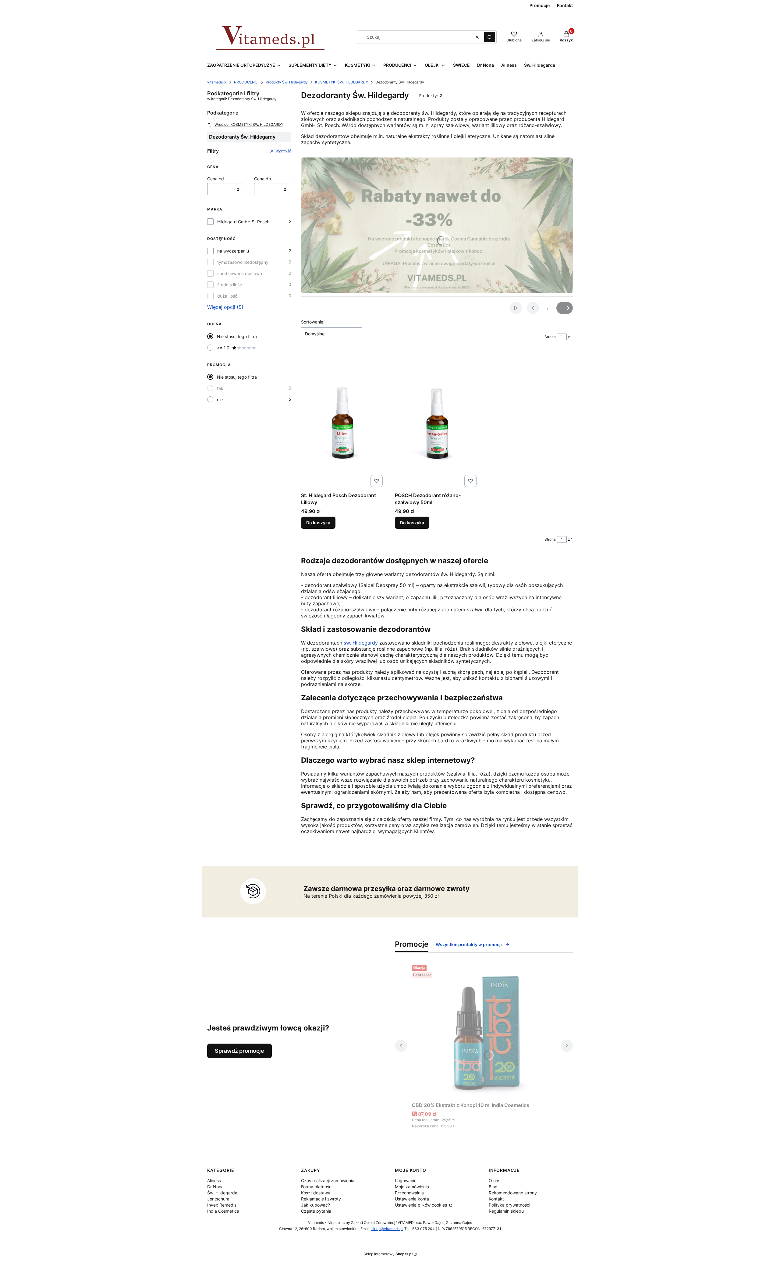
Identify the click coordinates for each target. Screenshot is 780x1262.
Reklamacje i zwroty (321, 1198)
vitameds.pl (217, 82)
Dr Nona (215, 1186)
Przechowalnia (409, 1192)
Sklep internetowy (388, 1254)
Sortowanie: (312, 321)
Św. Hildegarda (222, 1192)
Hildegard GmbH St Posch (243, 221)
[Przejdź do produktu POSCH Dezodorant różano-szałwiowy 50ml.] (437, 421)
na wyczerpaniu (233, 250)
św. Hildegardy (361, 643)
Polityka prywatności (509, 1204)
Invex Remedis (221, 1204)
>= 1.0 (223, 347)
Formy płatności (316, 1186)
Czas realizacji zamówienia (327, 1180)
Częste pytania (316, 1211)
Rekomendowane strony (513, 1192)
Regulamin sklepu (506, 1211)
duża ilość (227, 296)
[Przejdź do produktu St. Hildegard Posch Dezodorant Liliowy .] (343, 421)
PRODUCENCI (246, 82)
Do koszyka (318, 522)
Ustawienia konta (412, 1198)
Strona (550, 336)
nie (220, 399)
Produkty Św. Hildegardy (287, 82)
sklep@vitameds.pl (387, 1228)
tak (220, 388)
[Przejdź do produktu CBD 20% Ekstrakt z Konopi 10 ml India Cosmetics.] (484, 1030)
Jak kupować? (315, 1204)
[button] (489, 37)
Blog (493, 1186)
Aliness (214, 1180)
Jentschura (218, 1198)
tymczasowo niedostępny (242, 262)
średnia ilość (229, 284)
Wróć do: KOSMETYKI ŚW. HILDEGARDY (248, 124)
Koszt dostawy (315, 1192)
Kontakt (496, 1198)
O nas (494, 1180)
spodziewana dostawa (239, 273)
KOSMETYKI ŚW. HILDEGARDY (341, 82)
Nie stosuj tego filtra (237, 336)
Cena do (262, 178)
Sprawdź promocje (239, 1051)
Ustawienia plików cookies (421, 1204)
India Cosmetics (223, 1211)
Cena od (215, 178)
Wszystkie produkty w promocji (469, 944)
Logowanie (406, 1180)
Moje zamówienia (412, 1186)
